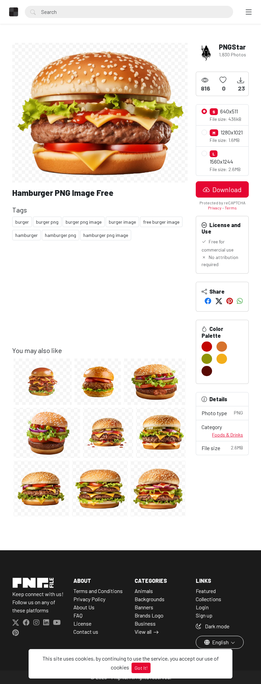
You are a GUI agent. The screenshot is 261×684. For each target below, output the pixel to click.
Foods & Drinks (227, 435)
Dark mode (216, 626)
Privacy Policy (89, 599)
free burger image (161, 222)
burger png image (84, 222)
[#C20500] (207, 346)
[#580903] (207, 371)
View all (143, 631)
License (82, 623)
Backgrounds (149, 599)
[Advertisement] (100, 298)
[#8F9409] (207, 359)
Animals (144, 591)
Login (202, 607)
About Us (83, 607)
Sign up (204, 615)
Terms (231, 207)
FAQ (78, 615)
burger (22, 222)
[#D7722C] (221, 346)
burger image (122, 222)
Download (226, 189)
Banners (144, 607)
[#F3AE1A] (221, 359)
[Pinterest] (229, 301)
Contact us (85, 631)
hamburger (26, 235)
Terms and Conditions (98, 591)
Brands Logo (149, 615)
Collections (208, 599)
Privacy (215, 207)
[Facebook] (208, 301)
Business (145, 623)
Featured (206, 591)
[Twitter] (218, 301)
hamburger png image (105, 235)
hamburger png (60, 235)
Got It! (141, 668)
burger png (47, 222)
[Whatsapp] (240, 301)
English (220, 642)
